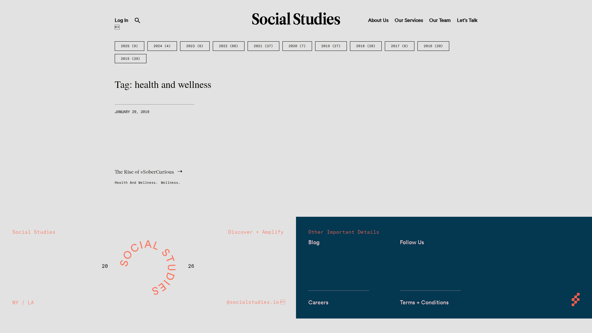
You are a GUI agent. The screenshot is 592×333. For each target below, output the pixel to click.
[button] (137, 21)
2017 (399, 46)
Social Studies (296, 18)
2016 (433, 46)
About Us (378, 20)
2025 (129, 46)
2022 (228, 46)
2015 (130, 58)
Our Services (409, 20)
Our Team (440, 20)
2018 (366, 46)
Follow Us (412, 242)
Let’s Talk (467, 20)
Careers (318, 302)
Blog (313, 242)
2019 (331, 46)
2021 (263, 46)
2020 (297, 46)
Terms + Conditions (424, 302)
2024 (162, 46)
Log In (121, 20)
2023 (195, 46)
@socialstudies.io (253, 302)
